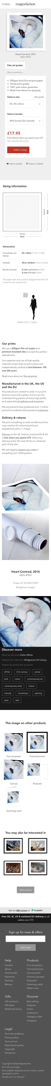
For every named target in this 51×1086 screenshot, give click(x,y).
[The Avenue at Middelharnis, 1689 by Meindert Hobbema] (37, 845)
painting (38, 693)
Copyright (10, 1049)
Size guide (39, 97)
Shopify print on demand (13, 1077)
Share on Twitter (36, 164)
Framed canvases (35, 976)
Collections (32, 1012)
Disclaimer (10, 1052)
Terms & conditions (14, 1033)
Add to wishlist (15, 164)
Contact (9, 965)
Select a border (15, 114)
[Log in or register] (42, 4)
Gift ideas (9, 1005)
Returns (8, 984)
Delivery (6, 434)
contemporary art (35, 679)
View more (26, 889)
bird (6, 679)
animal (37, 672)
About (8, 969)
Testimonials (11, 972)
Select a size (25, 97)
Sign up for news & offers (25, 932)
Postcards (32, 980)
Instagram (32, 1020)
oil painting (23, 693)
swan (6, 700)
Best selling (33, 1001)
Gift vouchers (11, 1001)
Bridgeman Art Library (35, 660)
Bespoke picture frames (25, 1070)
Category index (34, 1016)
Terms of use (11, 1041)
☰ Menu (6, 4)
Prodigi (16, 1067)
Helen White (25, 57)
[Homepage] (25, 4)
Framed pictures (35, 969)
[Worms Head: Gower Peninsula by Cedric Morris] (37, 867)
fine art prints (30, 376)
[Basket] (47, 4)
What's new (33, 988)
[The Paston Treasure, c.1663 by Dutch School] (13, 868)
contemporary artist (13, 686)
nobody (7, 693)
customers (43, 410)
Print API (6, 1067)
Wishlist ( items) (13, 1009)
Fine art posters (34, 965)
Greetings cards (35, 984)
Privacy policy (12, 1037)
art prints (36, 90)
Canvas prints (33, 972)
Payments (10, 976)
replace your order (27, 449)
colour (17, 679)
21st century (22, 672)
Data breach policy (14, 1045)
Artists (30, 1009)
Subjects (31, 1005)
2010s (7, 672)
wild (17, 700)
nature (31, 686)
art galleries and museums (30, 401)
